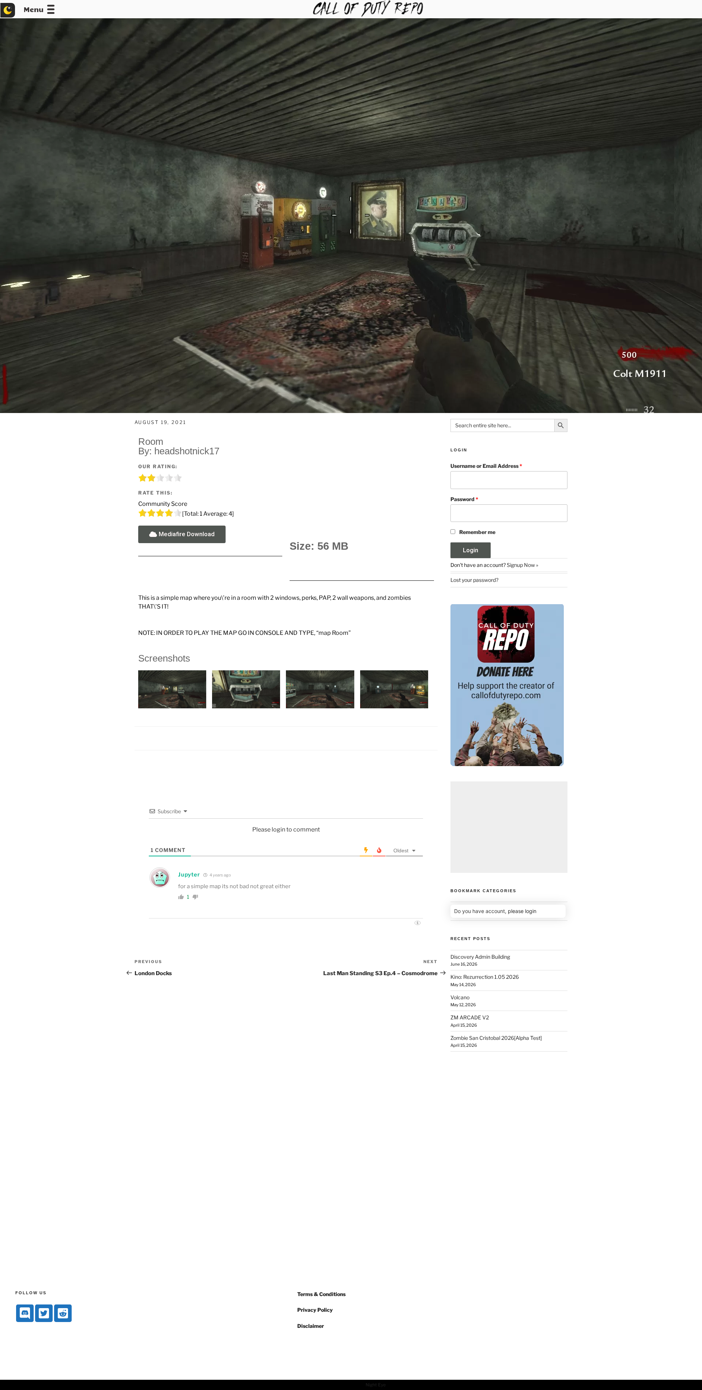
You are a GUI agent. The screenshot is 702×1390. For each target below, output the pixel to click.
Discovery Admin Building (480, 957)
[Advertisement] (508, 827)
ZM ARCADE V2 (469, 1017)
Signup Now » (522, 565)
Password (464, 499)
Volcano (459, 997)
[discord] (25, 1313)
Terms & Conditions (321, 1294)
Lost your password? (474, 580)
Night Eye (376, 1384)
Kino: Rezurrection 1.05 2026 (484, 977)
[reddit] (63, 1313)
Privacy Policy (315, 1310)
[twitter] (44, 1313)
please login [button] (522, 911)
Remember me (477, 532)
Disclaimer (310, 1326)
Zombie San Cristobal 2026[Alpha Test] (496, 1038)
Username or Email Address (486, 466)
